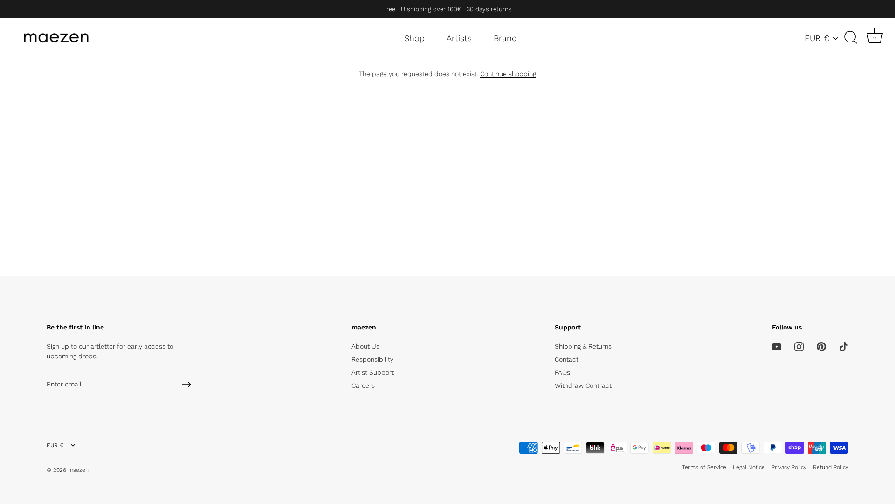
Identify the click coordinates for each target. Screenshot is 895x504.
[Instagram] (799, 346)
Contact (566, 359)
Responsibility (372, 359)
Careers (363, 385)
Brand (505, 38)
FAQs (562, 372)
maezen (78, 470)
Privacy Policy (788, 467)
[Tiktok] (843, 346)
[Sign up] (186, 384)
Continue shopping (508, 73)
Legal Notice (749, 467)
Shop (414, 38)
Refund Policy (830, 467)
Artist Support (372, 372)
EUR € (817, 38)
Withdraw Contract (583, 385)
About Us (365, 346)
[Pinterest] (821, 346)
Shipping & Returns (583, 346)
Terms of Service (704, 467)
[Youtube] (776, 346)
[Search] (850, 38)
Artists (459, 38)
